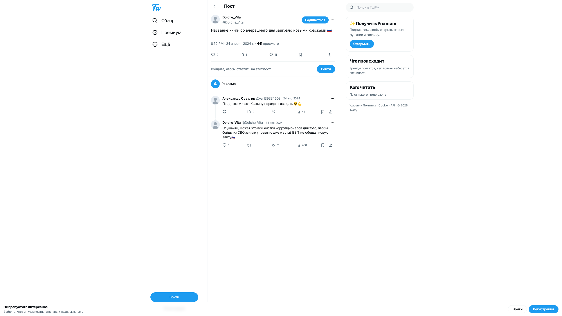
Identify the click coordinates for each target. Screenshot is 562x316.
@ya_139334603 (268, 98)
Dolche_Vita (231, 17)
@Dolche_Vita (232, 22)
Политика (369, 105)
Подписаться (315, 20)
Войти (326, 69)
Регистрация (543, 309)
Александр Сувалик (238, 98)
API (393, 105)
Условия (354, 105)
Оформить (361, 44)
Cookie (383, 105)
